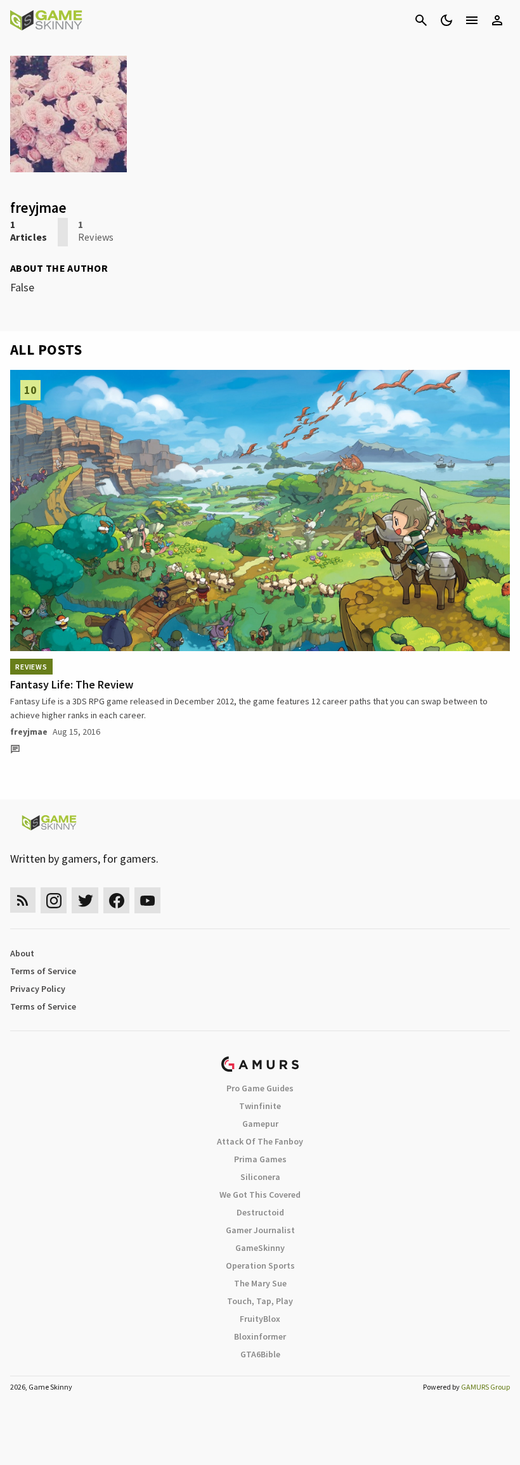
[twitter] (85, 900)
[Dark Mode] (446, 20)
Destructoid (260, 1212)
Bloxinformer (260, 1336)
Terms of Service (43, 971)
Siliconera (260, 1177)
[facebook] (116, 900)
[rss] (23, 900)
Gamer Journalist (260, 1230)
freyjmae (29, 731)
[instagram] (54, 900)
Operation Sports (260, 1265)
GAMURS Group (485, 1387)
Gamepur (260, 1123)
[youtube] (147, 900)
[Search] (421, 20)
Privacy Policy (37, 988)
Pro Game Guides (260, 1088)
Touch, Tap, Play (260, 1301)
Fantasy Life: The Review (71, 684)
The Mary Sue (260, 1283)
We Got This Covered (260, 1194)
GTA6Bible (260, 1354)
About (22, 953)
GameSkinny (260, 1247)
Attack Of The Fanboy (260, 1141)
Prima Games (260, 1159)
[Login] (497, 20)
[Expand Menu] (471, 20)
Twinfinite (260, 1106)
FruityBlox (260, 1318)
